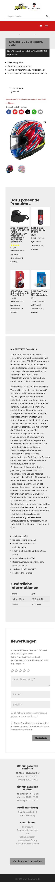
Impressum (27, 827)
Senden (41, 738)
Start (9, 51)
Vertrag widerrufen (27, 861)
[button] (8, 111)
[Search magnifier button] (48, 16)
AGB (27, 833)
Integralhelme (26, 51)
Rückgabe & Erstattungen (27, 843)
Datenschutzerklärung (36, 713)
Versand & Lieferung (27, 840)
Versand (16, 91)
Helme (16, 51)
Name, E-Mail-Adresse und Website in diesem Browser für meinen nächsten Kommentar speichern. (30, 726)
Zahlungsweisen (27, 837)
